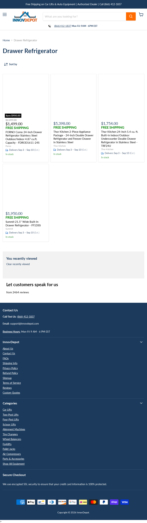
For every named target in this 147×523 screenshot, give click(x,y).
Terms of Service (12, 382)
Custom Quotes (11, 392)
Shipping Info (10, 363)
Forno (8, 146)
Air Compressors (12, 453)
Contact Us (9, 353)
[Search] (131, 16)
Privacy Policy (10, 368)
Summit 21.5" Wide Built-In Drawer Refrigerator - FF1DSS (23, 223)
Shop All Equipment (14, 463)
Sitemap (7, 378)
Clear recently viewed (18, 264)
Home (6, 40)
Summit (9, 228)
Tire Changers (10, 434)
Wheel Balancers (12, 439)
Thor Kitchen (59, 146)
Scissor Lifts (9, 424)
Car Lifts (7, 409)
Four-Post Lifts (11, 419)
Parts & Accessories (13, 458)
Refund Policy (10, 373)
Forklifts (7, 444)
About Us (8, 348)
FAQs (6, 358)
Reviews (7, 387)
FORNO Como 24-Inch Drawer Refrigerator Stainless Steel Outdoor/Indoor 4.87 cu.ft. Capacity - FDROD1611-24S (24, 137)
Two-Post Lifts (10, 414)
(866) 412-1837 (62, 25)
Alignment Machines (14, 429)
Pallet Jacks (9, 448)
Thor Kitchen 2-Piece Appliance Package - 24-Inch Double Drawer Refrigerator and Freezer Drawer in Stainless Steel (73, 137)
